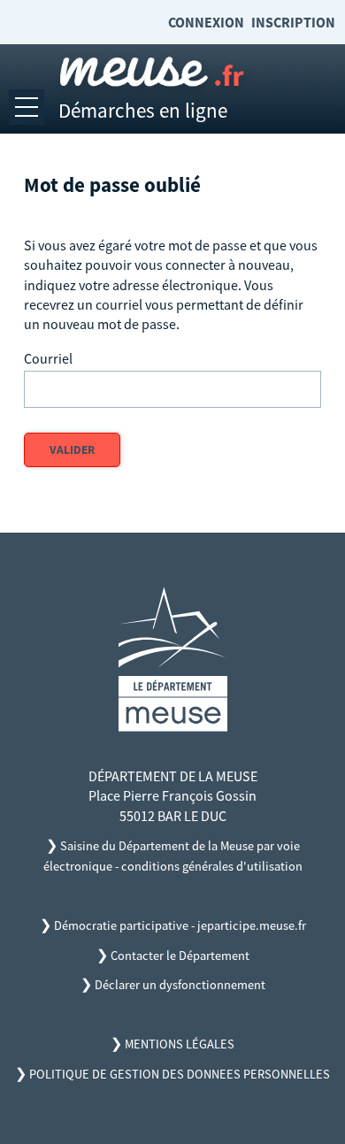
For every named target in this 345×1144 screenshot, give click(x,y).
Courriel (48, 358)
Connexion (206, 22)
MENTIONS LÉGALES (179, 1044)
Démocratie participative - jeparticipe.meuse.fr (180, 925)
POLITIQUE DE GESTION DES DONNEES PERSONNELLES (179, 1074)
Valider (72, 449)
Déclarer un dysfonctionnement (180, 985)
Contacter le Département (180, 956)
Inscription (293, 22)
